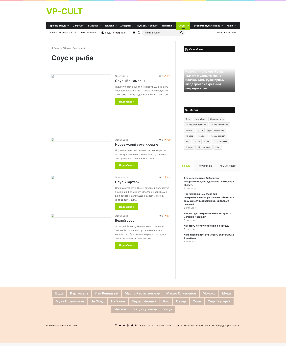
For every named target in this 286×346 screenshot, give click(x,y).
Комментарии (228, 165)
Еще (241, 25)
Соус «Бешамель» (130, 81)
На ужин (202, 136)
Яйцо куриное (204, 147)
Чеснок (189, 147)
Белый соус (125, 220)
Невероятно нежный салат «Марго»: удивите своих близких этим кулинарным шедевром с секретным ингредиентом (205, 80)
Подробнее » (126, 101)
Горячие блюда (57, 25)
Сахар (197, 141)
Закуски (109, 25)
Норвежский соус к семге (136, 144)
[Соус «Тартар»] (81, 192)
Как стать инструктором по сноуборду (206, 225)
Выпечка (93, 25)
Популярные (205, 165)
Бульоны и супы (146, 25)
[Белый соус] (81, 244)
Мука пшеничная (215, 130)
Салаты (77, 25)
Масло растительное (196, 124)
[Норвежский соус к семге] (81, 155)
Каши (230, 25)
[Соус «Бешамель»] (81, 104)
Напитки (167, 25)
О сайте (178, 325)
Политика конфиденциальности (222, 325)
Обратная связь (163, 325)
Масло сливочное (219, 124)
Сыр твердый (220, 141)
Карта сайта (146, 325)
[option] (209, 73)
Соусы (182, 25)
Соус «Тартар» (127, 182)
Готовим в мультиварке (206, 25)
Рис (187, 141)
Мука (200, 130)
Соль (206, 141)
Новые (186, 165)
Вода (188, 119)
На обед (189, 136)
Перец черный (218, 136)
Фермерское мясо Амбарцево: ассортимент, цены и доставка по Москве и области (209, 181)
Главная (57, 48)
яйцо (217, 147)
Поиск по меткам (226, 32)
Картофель (200, 119)
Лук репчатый (217, 119)
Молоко (189, 130)
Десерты (125, 25)
